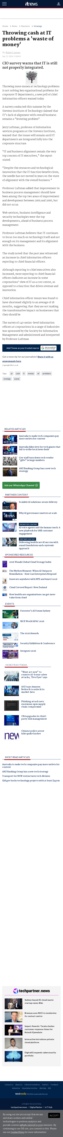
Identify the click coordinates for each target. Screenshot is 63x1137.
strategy (7, 379)
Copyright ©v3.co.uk (10, 365)
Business (25, 26)
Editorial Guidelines (32, 1084)
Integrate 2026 (28, 651)
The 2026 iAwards (29, 633)
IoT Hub (48, 1107)
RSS (49, 1088)
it (23, 373)
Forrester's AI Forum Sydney (35, 611)
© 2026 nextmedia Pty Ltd (37, 1094)
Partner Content (16, 494)
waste (16, 379)
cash (18, 373)
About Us (19, 1084)
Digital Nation (36, 1107)
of (38, 373)
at (11, 373)
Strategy (38, 26)
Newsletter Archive (29, 1088)
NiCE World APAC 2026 (32, 621)
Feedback (54, 1084)
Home (5, 26)
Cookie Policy (17, 1132)
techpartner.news (19, 1107)
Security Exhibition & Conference (37, 643)
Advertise (16, 1088)
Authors (45, 1084)
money (31, 373)
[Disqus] (31, 825)
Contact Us (9, 1084)
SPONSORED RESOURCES (19, 554)
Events (9, 603)
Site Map (42, 1088)
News (14, 26)
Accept (54, 1115)
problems (47, 373)
